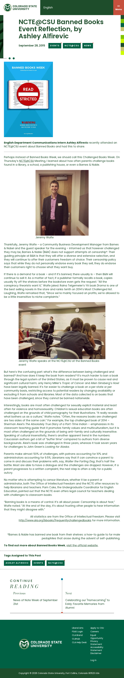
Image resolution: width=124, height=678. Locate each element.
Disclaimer (95, 653)
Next (68, 593)
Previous (19, 593)
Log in (93, 660)
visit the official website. (82, 545)
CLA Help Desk (79, 642)
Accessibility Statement (96, 649)
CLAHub (76, 638)
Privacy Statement (96, 643)
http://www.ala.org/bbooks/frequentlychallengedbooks (55, 520)
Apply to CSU (97, 627)
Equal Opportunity (96, 637)
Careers (94, 631)
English (48, 7)
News (87, 45)
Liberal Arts (77, 627)
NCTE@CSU (72, 45)
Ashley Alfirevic (17, 562)
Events (55, 45)
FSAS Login (77, 631)
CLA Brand (77, 635)
